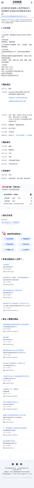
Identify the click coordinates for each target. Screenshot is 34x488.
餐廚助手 (11, 135)
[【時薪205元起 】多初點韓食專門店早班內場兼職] (17, 380)
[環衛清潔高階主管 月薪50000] (17, 294)
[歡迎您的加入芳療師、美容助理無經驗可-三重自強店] (17, 281)
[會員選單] (32, 2)
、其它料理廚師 (20, 135)
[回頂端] (29, 458)
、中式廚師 (28, 135)
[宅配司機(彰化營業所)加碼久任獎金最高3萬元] (17, 328)
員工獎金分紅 (6, 222)
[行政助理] (17, 268)
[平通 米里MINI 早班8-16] (17, 406)
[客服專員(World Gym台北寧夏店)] (17, 354)
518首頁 (9, 19)
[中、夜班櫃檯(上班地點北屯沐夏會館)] (17, 432)
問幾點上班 (9, 249)
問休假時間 (9, 239)
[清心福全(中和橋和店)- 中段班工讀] (17, 367)
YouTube (21, 464)
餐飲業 (17, 19)
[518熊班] (17, 2)
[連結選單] (2, 2)
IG (13, 464)
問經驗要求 (26, 239)
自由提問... (26, 249)
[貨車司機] (17, 341)
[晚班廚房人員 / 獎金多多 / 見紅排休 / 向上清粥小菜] (17, 307)
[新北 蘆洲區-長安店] (17, 444)
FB (17, 464)
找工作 (13, 19)
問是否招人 (26, 244)
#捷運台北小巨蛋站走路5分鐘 (18, 97)
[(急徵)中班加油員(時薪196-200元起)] (17, 419)
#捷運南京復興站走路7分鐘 (17, 101)
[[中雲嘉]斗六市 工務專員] (17, 393)
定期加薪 (16, 222)
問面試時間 (9, 244)
